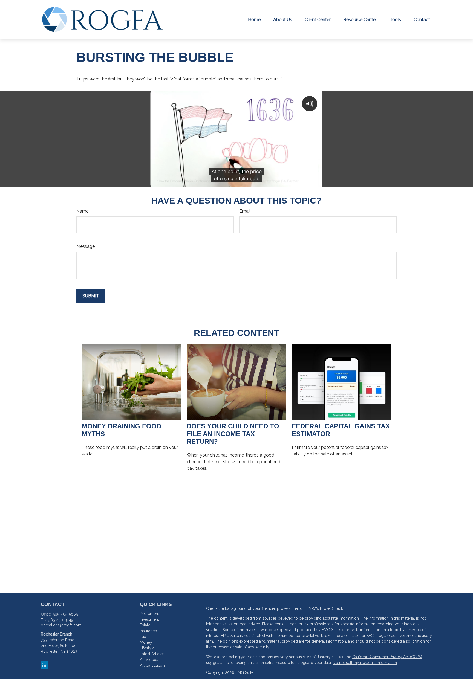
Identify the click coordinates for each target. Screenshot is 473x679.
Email (244, 211)
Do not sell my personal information (365, 662)
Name (82, 211)
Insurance (148, 631)
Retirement (149, 613)
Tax (143, 636)
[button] (254, 19)
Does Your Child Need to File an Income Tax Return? (233, 433)
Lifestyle (147, 648)
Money (146, 642)
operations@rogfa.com (61, 625)
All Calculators (153, 665)
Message (85, 246)
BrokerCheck (331, 608)
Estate (145, 625)
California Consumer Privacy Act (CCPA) (387, 657)
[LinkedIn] (44, 665)
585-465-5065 (65, 614)
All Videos (149, 659)
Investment (149, 619)
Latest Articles (152, 654)
